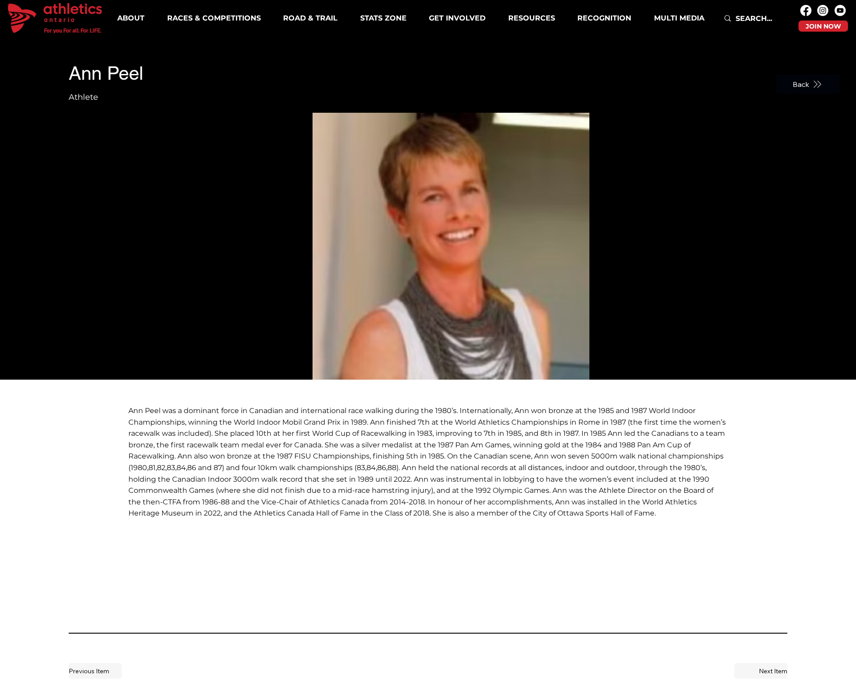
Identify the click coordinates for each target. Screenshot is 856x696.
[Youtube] (840, 10)
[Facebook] (805, 10)
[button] (214, 18)
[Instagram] (822, 10)
